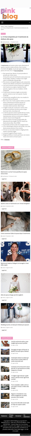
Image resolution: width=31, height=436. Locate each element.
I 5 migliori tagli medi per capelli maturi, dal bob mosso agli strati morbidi (20, 377)
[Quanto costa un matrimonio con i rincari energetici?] (15, 192)
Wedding (3, 33)
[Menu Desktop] (2, 22)
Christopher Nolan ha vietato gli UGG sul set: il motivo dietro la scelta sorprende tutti (19, 359)
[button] (29, 22)
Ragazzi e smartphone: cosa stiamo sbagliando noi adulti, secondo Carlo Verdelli (19, 395)
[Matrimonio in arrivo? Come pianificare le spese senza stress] (15, 160)
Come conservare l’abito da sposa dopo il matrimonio (15, 233)
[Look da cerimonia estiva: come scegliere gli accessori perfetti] (5, 344)
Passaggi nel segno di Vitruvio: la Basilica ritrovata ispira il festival (20, 350)
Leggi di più (4, 179)
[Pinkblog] (9, 14)
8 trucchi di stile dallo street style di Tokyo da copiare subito (20, 403)
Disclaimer (18, 416)
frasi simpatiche (18, 70)
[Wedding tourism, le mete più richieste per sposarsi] (15, 313)
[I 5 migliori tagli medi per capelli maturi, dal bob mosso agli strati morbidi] (5, 378)
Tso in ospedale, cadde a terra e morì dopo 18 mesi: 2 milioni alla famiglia (20, 386)
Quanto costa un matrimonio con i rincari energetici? (15, 203)
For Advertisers (27, 416)
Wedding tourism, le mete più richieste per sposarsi (15, 325)
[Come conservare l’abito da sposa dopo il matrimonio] (15, 221)
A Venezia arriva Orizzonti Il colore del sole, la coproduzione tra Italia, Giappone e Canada (20, 368)
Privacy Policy (11, 416)
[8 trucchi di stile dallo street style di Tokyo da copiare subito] (5, 405)
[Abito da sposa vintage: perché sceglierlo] (15, 283)
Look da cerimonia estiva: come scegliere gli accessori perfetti (19, 342)
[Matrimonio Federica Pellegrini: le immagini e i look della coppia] (15, 251)
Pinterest (7, 139)
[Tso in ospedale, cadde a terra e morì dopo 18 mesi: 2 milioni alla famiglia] (5, 387)
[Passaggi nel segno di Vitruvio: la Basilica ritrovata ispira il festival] (5, 352)
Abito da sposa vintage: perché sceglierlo (12, 295)
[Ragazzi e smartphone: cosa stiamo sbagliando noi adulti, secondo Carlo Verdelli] (5, 396)
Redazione (4, 416)
